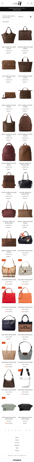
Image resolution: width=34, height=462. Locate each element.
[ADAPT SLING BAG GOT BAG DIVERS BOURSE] (25, 405)
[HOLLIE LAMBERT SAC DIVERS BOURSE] (25, 64)
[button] (9, 16)
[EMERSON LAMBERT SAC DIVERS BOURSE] (25, 151)
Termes (17, 450)
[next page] (29, 430)
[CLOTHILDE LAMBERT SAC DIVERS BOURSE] (25, 180)
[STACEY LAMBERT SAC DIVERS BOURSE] (8, 122)
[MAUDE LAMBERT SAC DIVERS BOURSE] (25, 122)
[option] (17, 9)
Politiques (17, 445)
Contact (17, 440)
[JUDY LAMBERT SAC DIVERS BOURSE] (8, 64)
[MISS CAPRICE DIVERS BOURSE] (25, 239)
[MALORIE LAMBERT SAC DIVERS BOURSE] (25, 35)
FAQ (17, 448)
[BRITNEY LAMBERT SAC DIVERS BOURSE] (25, 210)
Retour (17, 437)
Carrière (17, 442)
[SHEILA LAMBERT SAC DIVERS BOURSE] (8, 35)
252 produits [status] (6, 22)
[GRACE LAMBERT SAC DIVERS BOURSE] (8, 93)
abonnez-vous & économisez (17, 455)
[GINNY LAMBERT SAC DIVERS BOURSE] (25, 93)
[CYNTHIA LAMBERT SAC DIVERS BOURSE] (8, 180)
